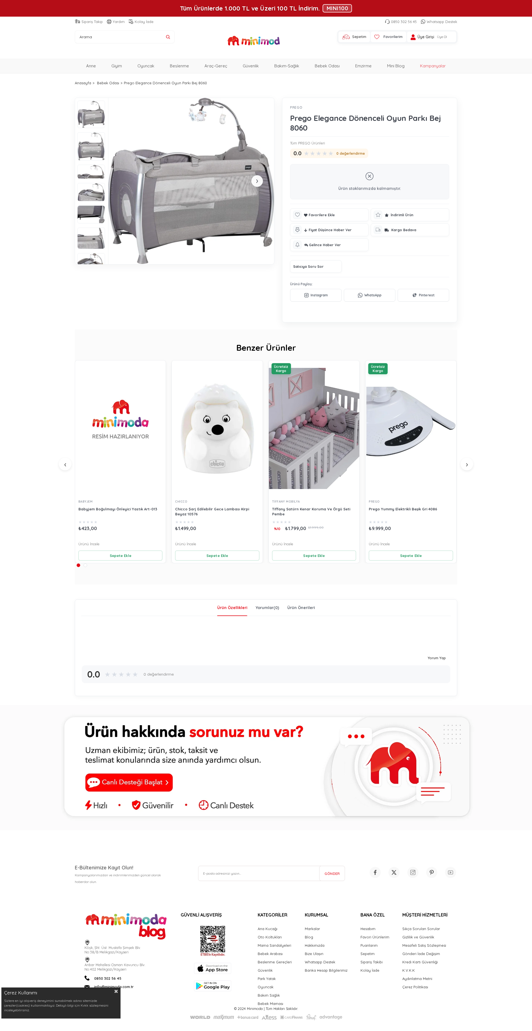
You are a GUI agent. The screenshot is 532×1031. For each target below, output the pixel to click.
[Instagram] (316, 295)
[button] (78, 565)
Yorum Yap (437, 658)
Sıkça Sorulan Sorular (421, 928)
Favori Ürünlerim (374, 937)
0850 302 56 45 (404, 21)
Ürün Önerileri (301, 607)
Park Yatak (267, 978)
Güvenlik (251, 65)
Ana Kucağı (267, 928)
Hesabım (367, 928)
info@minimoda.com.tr (114, 986)
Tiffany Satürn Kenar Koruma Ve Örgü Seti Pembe (311, 511)
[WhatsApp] (369, 295)
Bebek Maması (270, 1003)
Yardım (119, 21)
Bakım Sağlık (269, 995)
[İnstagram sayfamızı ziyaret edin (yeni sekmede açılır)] (412, 872)
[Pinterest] (423, 295)
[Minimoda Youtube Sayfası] (450, 872)
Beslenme (179, 65)
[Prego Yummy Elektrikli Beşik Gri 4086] (410, 428)
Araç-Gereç (215, 65)
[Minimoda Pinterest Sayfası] (431, 872)
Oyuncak (145, 65)
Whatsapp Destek (442, 21)
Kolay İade (144, 21)
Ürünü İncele (88, 544)
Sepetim (367, 953)
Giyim (116, 65)
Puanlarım (369, 945)
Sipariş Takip (92, 21)
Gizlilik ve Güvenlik (418, 937)
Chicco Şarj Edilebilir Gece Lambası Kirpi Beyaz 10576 (212, 511)
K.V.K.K (408, 970)
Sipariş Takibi (371, 962)
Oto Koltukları (270, 937)
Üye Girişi (426, 37)
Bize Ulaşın (314, 953)
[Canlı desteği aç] (266, 767)
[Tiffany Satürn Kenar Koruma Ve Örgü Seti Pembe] (314, 428)
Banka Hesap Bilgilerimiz (326, 970)
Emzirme (363, 65)
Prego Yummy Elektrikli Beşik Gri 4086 (403, 509)
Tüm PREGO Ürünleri (307, 143)
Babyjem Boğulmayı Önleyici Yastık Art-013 (117, 509)
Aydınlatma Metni (417, 978)
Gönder (332, 873)
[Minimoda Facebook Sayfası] (375, 872)
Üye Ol (442, 37)
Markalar (312, 928)
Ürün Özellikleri (232, 607)
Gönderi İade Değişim (421, 953)
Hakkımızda (314, 945)
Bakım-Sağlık (286, 65)
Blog (309, 937)
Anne (91, 65)
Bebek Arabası (270, 953)
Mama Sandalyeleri (274, 945)
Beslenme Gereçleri (275, 962)
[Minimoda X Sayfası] (394, 872)
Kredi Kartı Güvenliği (420, 962)
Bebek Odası (327, 65)
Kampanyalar (433, 65)
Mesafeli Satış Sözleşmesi (424, 945)
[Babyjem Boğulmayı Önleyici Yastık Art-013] (120, 428)
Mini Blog (396, 65)
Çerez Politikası (415, 987)
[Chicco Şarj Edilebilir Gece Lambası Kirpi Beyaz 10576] (217, 428)
